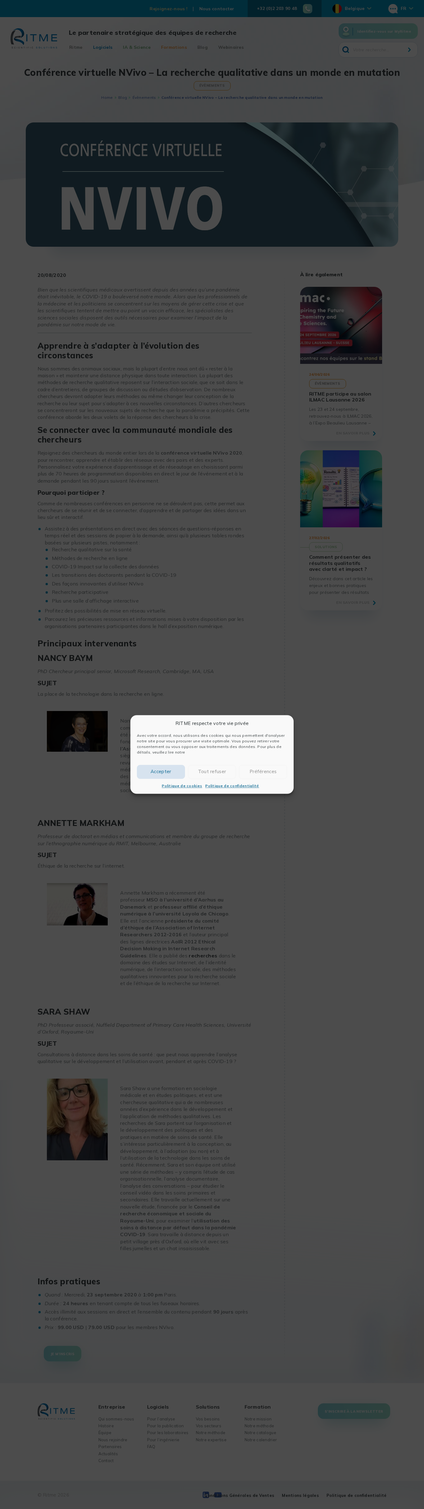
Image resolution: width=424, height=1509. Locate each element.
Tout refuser (212, 772)
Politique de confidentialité (232, 785)
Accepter (161, 772)
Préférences (263, 772)
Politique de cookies (182, 785)
